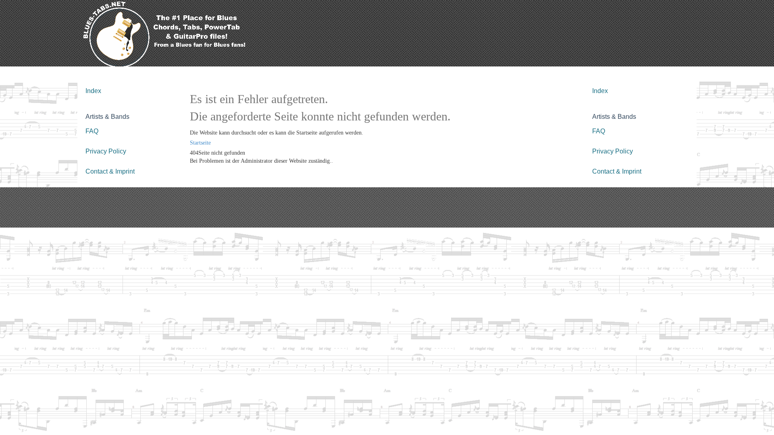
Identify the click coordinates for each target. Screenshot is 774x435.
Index (93, 90)
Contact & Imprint (110, 171)
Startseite (200, 143)
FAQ (91, 131)
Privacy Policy (105, 151)
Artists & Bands (107, 116)
